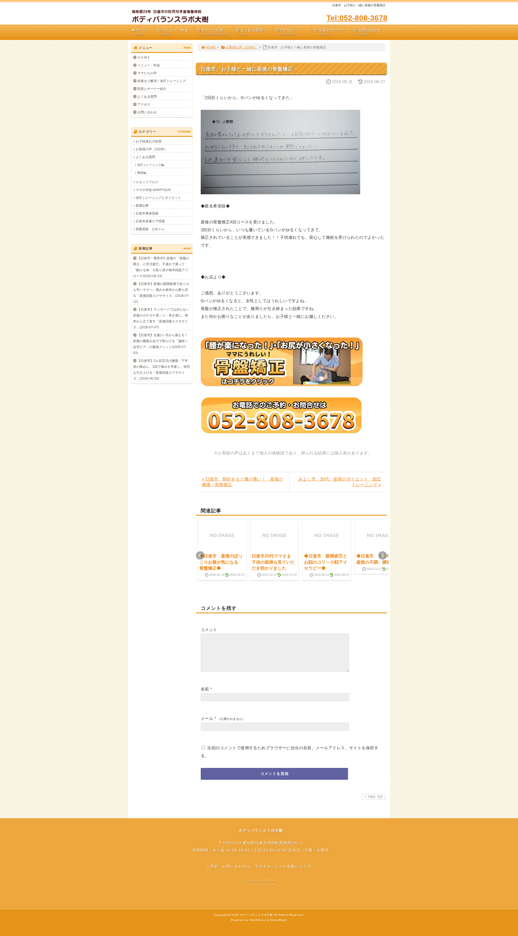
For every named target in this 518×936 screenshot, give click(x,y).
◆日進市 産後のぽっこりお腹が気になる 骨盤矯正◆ (221, 562)
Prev (200, 555)
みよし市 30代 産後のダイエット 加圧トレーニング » (339, 482)
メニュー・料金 (175, 32)
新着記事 (142, 205)
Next (382, 555)
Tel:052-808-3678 (356, 18)
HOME (211, 47)
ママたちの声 (214, 32)
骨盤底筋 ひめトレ (150, 229)
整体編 (141, 172)
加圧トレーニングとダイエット (158, 198)
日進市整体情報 (147, 213)
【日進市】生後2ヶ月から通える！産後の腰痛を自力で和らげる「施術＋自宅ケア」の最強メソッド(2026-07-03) (160, 344)
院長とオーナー (332, 32)
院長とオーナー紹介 (151, 89)
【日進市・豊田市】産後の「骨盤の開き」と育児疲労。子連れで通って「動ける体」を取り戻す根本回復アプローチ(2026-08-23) (161, 267)
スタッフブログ (147, 182)
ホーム (141, 32)
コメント (209, 629)
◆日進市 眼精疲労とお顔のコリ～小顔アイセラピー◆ (325, 562)
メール (207, 718)
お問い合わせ (369, 32)
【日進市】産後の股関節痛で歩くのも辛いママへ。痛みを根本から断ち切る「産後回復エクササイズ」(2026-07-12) (161, 293)
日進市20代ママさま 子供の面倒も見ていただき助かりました (273, 562)
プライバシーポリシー (260, 880)
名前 (205, 689)
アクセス (288, 32)
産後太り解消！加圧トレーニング (161, 81)
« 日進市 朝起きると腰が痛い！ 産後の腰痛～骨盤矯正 (242, 482)
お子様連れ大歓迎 (149, 141)
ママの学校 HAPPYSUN (153, 190)
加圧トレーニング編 (150, 164)
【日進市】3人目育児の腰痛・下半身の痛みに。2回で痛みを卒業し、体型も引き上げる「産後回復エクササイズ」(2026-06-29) (161, 369)
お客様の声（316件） (242, 47)
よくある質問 (251, 32)
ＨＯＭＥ (143, 57)
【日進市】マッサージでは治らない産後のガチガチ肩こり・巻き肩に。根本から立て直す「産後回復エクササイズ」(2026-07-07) (161, 318)
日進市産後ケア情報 (150, 221)
